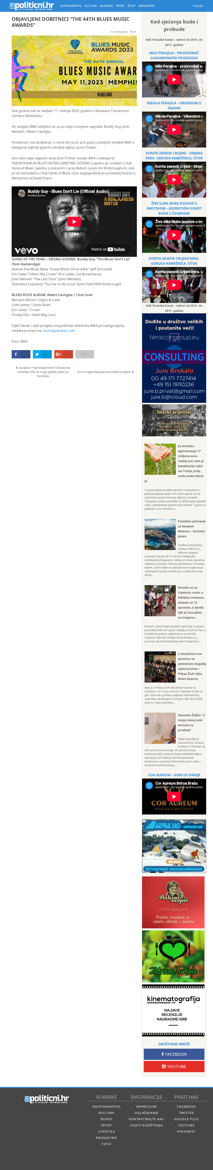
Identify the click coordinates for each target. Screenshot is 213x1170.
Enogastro (106, 1138)
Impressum (146, 1106)
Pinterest (186, 1131)
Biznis (107, 1119)
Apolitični (31, 6)
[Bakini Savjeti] (173, 902)
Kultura (107, 1113)
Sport (106, 1125)
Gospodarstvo (106, 1106)
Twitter (186, 1113)
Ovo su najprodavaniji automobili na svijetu (104, 372)
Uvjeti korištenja (146, 1125)
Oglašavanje (146, 1113)
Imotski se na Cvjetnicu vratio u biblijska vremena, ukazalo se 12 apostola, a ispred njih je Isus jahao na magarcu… (191, 602)
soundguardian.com (59, 330)
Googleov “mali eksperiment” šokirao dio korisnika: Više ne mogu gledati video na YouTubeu (43, 372)
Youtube (176, 1066)
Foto (106, 1144)
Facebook (176, 1054)
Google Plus (186, 1119)
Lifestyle (106, 1131)
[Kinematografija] (173, 1010)
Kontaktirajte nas (146, 1119)
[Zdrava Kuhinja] (173, 956)
